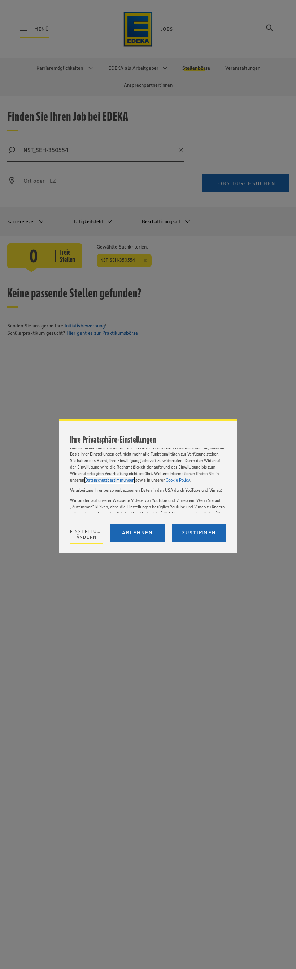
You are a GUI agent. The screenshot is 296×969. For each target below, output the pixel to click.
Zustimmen (199, 532)
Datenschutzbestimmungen (109, 480)
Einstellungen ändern (86, 534)
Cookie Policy (178, 480)
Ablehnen (137, 532)
